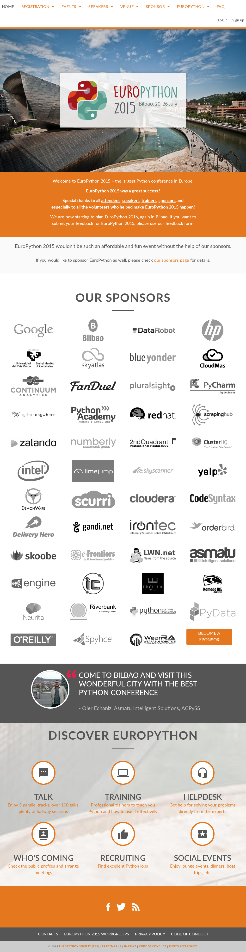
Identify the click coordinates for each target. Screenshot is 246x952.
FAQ (221, 7)
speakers (131, 201)
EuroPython (191, 7)
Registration (36, 7)
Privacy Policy (150, 934)
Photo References (183, 946)
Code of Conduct (189, 934)
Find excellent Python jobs (123, 866)
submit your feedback (72, 224)
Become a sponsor (209, 636)
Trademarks (111, 946)
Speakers (98, 7)
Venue (127, 7)
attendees (110, 201)
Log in (223, 20)
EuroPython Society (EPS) (79, 946)
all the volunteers (93, 207)
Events (70, 7)
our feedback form (175, 224)
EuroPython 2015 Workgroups (96, 934)
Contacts (48, 934)
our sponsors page (171, 260)
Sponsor (156, 7)
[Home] (123, 100)
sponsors (167, 201)
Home (8, 7)
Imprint (130, 946)
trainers (149, 201)
